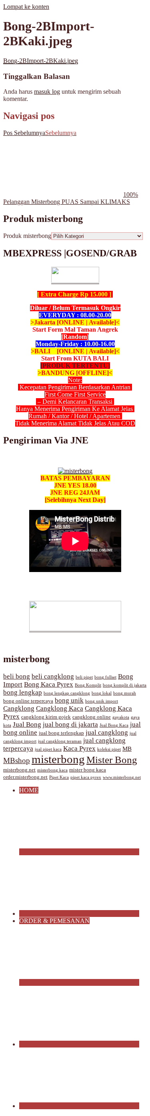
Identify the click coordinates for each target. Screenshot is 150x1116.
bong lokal (102, 693)
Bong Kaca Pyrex (48, 684)
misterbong (58, 759)
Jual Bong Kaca (114, 725)
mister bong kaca (87, 770)
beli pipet (84, 677)
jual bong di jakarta (70, 724)
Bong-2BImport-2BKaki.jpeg (40, 60)
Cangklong (18, 708)
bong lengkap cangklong (67, 693)
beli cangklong (53, 676)
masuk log (47, 91)
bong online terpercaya (28, 701)
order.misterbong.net (25, 777)
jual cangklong (107, 732)
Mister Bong (111, 759)
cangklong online (91, 717)
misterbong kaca (52, 770)
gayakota (120, 717)
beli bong (16, 676)
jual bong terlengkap (61, 733)
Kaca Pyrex (79, 748)
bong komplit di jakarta (124, 685)
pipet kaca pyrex (85, 777)
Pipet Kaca (59, 777)
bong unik (69, 700)
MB (127, 748)
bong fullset (105, 677)
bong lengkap (22, 692)
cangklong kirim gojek (46, 717)
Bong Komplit (88, 685)
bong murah (124, 693)
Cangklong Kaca (59, 708)
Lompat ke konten (26, 6)
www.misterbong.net (122, 777)
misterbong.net (19, 770)
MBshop (16, 760)
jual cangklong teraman (60, 741)
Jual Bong (27, 724)
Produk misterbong (27, 235)
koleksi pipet (109, 749)
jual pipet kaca (48, 749)
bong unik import (101, 701)
